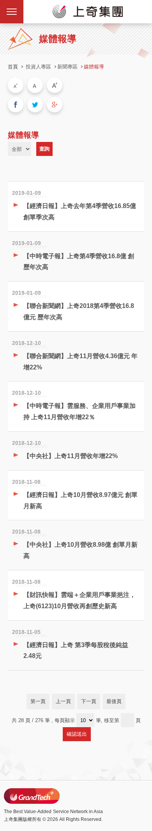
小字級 (15, 85)
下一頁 (88, 701)
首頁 (13, 67)
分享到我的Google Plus (54, 104)
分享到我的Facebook (15, 104)
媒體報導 (94, 67)
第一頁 (38, 701)
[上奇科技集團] (32, 796)
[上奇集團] (88, 11)
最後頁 (114, 701)
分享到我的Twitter (35, 104)
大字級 (54, 85)
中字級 (35, 85)
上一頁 (63, 701)
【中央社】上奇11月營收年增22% (70, 456)
